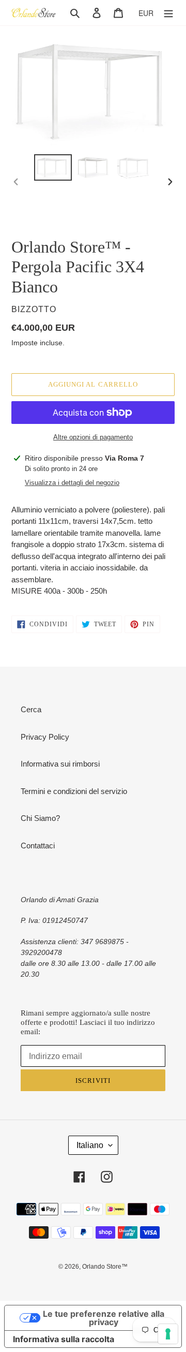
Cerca (31, 709)
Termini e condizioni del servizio (74, 791)
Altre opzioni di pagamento (93, 437)
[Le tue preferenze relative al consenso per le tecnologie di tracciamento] (168, 1334)
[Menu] (168, 13)
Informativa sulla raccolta (63, 1339)
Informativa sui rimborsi (60, 763)
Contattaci (38, 845)
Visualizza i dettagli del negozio (72, 483)
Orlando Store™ (105, 1266)
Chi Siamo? (40, 818)
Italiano (89, 1145)
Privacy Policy (45, 736)
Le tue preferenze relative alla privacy (103, 1318)
